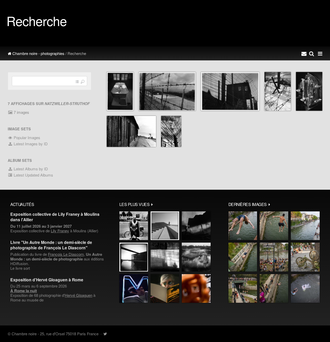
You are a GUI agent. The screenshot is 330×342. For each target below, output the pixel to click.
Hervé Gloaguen (78, 295)
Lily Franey (60, 230)
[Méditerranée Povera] (165, 225)
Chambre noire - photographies (37, 53)
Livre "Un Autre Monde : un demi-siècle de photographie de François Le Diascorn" (51, 245)
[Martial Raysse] (133, 288)
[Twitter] (105, 333)
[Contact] (304, 53)
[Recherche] (311, 53)
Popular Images (26, 137)
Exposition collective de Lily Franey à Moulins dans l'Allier (55, 216)
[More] (152, 204)
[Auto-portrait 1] (165, 257)
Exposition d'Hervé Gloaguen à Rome (46, 280)
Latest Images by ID (30, 143)
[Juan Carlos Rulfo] (196, 288)
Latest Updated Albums (33, 175)
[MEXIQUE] (133, 225)
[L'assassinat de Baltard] (196, 225)
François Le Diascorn (66, 254)
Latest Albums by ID (30, 168)
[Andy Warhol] (165, 288)
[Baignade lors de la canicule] (242, 225)
